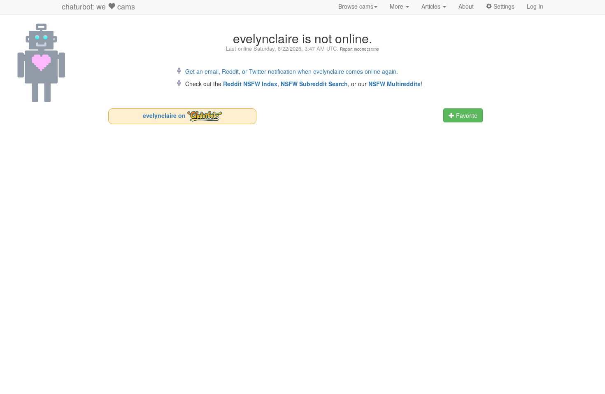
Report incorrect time (359, 49)
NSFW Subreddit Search (314, 84)
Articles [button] (431, 6)
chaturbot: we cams (98, 6)
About (466, 6)
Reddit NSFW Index (250, 84)
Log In (535, 6)
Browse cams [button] (355, 6)
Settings (503, 6)
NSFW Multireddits (394, 84)
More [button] (397, 6)
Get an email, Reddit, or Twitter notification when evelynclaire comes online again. (291, 71)
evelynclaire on (165, 115)
